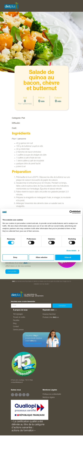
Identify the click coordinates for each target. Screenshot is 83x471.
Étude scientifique (10, 446)
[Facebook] (12, 394)
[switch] (31, 242)
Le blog (6, 462)
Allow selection (41, 257)
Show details (71, 251)
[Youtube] (20, 394)
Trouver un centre (10, 456)
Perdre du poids (9, 440)
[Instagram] (16, 394)
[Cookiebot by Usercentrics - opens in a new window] (71, 212)
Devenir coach (9, 467)
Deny (15, 257)
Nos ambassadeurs (11, 451)
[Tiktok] (24, 394)
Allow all (68, 257)
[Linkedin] (27, 394)
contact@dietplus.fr (17, 382)
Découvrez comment (33, 343)
